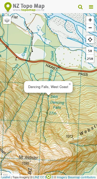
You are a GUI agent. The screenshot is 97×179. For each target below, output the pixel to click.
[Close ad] (48, 176)
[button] (69, 84)
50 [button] (90, 51)
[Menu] (91, 6)
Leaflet (6, 177)
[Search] (80, 6)
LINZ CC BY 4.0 (43, 177)
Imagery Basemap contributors (76, 177)
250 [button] (90, 59)
